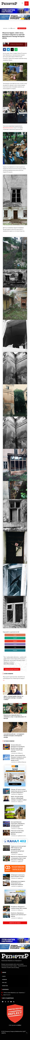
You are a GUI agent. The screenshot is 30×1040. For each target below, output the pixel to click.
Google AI (15, 641)
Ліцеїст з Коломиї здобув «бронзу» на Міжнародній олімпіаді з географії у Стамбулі (19, 798)
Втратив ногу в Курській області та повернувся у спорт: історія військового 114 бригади (19, 858)
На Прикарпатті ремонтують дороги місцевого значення (18, 875)
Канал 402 (5, 985)
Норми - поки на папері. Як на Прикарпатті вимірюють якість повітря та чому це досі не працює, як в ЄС (18, 758)
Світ (22, 28)
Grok (15, 647)
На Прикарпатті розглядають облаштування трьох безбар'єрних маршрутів (18, 883)
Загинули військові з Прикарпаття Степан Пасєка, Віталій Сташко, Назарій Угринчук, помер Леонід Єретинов (18, 748)
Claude (15, 635)
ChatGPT (15, 638)
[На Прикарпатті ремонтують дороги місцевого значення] (6, 877)
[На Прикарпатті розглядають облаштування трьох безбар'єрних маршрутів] (6, 883)
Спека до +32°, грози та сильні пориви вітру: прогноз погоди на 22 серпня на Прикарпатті (19, 791)
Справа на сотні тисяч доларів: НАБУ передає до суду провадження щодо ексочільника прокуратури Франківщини (18, 849)
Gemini (15, 644)
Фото (24, 28)
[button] (4, 49)
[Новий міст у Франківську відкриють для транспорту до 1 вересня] (6, 915)
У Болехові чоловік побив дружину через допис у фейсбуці (17, 832)
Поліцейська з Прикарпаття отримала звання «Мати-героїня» (19, 907)
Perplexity (15, 650)
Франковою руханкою (8, 127)
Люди (19, 28)
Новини (4, 979)
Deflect (19, 1025)
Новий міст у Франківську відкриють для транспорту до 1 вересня (18, 914)
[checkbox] (27, 1032)
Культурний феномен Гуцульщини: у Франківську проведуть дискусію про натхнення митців (18, 824)
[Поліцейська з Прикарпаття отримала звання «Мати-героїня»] (6, 908)
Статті (4, 976)
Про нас (4, 982)
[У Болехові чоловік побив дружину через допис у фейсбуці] (6, 833)
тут (3, 680)
